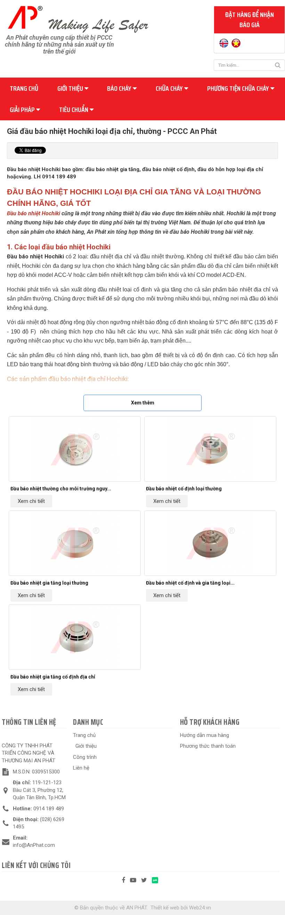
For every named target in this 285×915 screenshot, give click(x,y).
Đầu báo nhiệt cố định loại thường (184, 488)
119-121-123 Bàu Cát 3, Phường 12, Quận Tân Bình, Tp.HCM (39, 790)
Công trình (85, 757)
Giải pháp (23, 109)
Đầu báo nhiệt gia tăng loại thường (49, 583)
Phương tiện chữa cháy (238, 88)
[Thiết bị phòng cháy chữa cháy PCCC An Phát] (77, 18)
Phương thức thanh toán (208, 746)
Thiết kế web (164, 908)
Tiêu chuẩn (74, 109)
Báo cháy (120, 88)
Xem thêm (142, 403)
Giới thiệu (70, 88)
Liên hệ (81, 768)
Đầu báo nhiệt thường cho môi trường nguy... (60, 488)
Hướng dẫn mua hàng (204, 735)
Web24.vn (200, 908)
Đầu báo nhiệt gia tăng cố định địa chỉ (52, 677)
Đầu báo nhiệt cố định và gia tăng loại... (190, 583)
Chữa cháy (170, 88)
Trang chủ (24, 88)
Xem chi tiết (31, 501)
